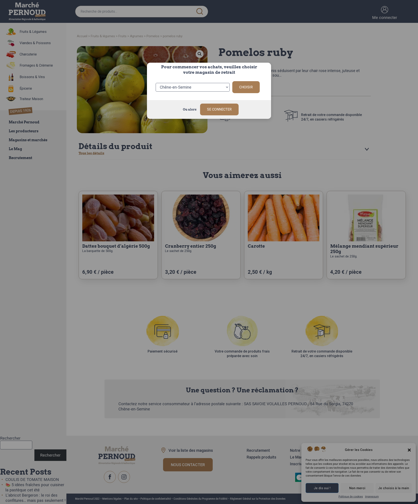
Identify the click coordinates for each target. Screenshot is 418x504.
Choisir (246, 87)
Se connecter (219, 109)
